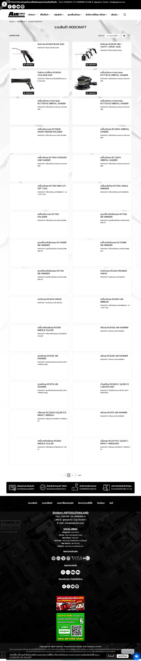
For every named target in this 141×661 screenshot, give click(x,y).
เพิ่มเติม (114, 14)
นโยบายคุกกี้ (27, 657)
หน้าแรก (31, 14)
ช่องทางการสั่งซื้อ (85, 502)
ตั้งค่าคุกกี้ (111, 656)
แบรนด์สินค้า (47, 502)
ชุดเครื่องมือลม (74, 14)
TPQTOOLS (75, 532)
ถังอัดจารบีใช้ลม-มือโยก (96, 14)
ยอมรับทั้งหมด (122, 656)
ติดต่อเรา (101, 502)
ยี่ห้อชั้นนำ (44, 14)
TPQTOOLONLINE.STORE (73, 535)
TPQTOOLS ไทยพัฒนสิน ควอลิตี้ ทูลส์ (74, 540)
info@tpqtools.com (117, 2)
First (61, 475)
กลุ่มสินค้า (58, 14)
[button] (124, 14)
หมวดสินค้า (32, 502)
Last (79, 475)
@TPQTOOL (76, 543)
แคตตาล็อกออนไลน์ (65, 502)
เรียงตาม (101, 36)
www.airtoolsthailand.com (74, 546)
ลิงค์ (111, 502)
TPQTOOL (75, 538)
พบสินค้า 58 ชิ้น (14, 35)
